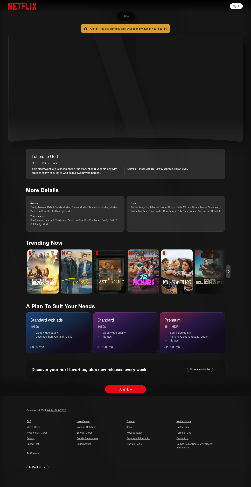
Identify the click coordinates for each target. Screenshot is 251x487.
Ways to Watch (134, 432)
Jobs (129, 427)
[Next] (228, 271)
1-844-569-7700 (56, 410)
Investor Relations (86, 427)
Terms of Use (184, 432)
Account (131, 421)
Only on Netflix (134, 444)
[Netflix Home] (20, 6)
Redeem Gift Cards (37, 432)
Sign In (236, 6)
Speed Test (33, 444)
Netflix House (184, 421)
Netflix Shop (183, 427)
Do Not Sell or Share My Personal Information (195, 445)
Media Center (34, 427)
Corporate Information (138, 438)
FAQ (29, 421)
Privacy (30, 438)
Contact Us (183, 438)
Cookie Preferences (87, 438)
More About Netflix (200, 369)
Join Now (125, 389)
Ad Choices (33, 453)
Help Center (83, 421)
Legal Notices (84, 444)
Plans (126, 16)
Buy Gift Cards (84, 432)
